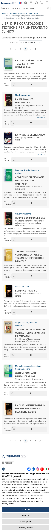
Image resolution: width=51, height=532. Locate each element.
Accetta (25, 509)
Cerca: (4, 8)
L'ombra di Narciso (26, 290)
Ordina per (13, 42)
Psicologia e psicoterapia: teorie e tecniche (24, 13)
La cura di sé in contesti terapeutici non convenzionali (29, 63)
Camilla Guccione (22, 369)
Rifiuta (25, 515)
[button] (19, 3)
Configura (25, 521)
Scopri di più (41, 118)
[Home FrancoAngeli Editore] (9, 3)
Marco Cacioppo (22, 366)
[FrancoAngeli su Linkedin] (6, 463)
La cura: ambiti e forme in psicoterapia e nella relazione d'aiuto (30, 408)
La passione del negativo (30, 135)
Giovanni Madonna (23, 214)
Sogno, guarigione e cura (30, 218)
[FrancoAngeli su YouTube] (12, 463)
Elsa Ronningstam (23, 95)
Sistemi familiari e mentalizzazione (25, 375)
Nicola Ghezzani (22, 286)
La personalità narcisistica (24, 101)
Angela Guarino (21, 322)
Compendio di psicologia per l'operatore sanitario (29, 180)
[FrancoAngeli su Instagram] (9, 463)
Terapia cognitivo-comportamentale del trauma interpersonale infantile (29, 256)
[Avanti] (40, 49)
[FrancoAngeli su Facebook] (3, 463)
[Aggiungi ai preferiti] (31, 84)
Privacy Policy (26, 527)
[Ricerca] (48, 8)
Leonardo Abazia (22, 170)
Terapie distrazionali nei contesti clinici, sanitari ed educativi (30, 332)
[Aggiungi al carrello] (13, 84)
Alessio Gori (35, 366)
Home (4, 13)
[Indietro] (11, 49)
